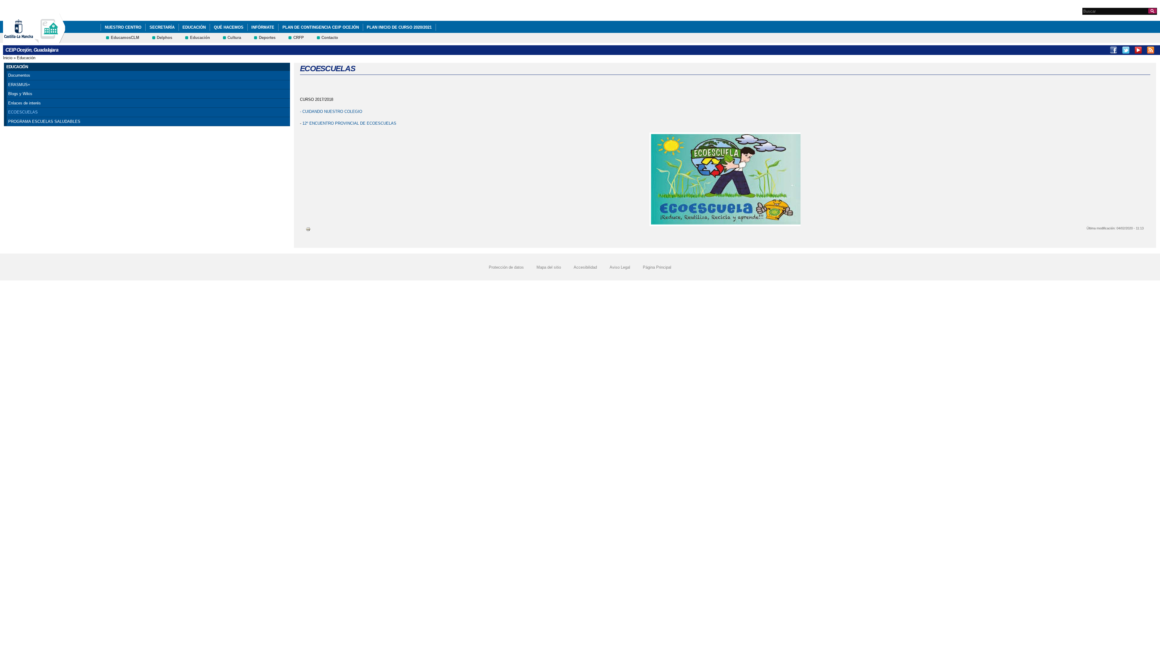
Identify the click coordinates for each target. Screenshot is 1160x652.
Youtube (1138, 50)
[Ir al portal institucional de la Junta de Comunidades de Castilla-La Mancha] (26, 40)
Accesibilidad (585, 267)
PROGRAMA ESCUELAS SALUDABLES (44, 121)
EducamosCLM (125, 37)
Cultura (234, 37)
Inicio (7, 58)
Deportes (267, 37)
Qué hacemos (228, 27)
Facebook (1113, 50)
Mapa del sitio (548, 267)
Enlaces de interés (24, 103)
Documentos (19, 75)
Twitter (1125, 50)
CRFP (298, 37)
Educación (194, 27)
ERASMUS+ (19, 84)
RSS (1150, 50)
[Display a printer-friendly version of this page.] (308, 229)
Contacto (329, 37)
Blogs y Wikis (20, 93)
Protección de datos (506, 267)
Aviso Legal (620, 267)
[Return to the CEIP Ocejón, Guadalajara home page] (49, 40)
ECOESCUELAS (23, 112)
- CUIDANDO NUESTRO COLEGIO (331, 111)
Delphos (164, 37)
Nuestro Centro (123, 27)
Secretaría (162, 27)
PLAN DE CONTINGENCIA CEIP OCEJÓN (320, 27)
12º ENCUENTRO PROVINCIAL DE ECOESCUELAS (349, 123)
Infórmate (262, 27)
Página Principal (657, 267)
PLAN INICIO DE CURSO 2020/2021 (399, 27)
